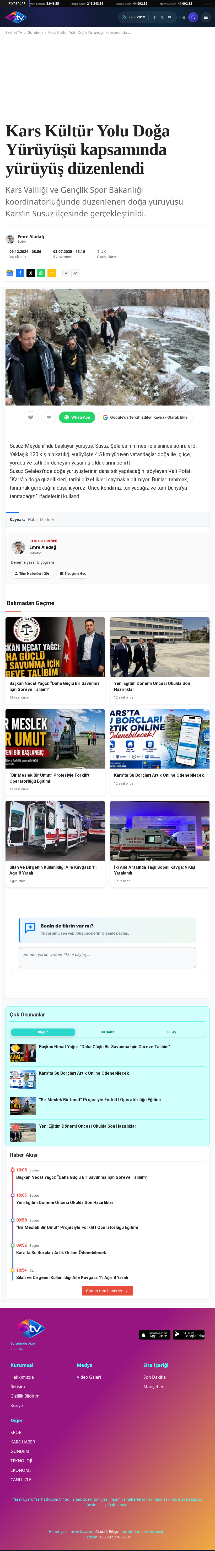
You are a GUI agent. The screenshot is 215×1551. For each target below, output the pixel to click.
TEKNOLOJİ (21, 1461)
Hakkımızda (22, 1377)
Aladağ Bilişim (108, 1531)
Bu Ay (171, 1032)
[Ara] (193, 17)
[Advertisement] (107, 78)
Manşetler (153, 1386)
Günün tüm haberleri (104, 1290)
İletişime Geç (75, 573)
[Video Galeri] (184, 17)
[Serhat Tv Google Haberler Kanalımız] (10, 273)
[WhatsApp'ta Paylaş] (41, 273)
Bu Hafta (107, 1032)
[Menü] (206, 17)
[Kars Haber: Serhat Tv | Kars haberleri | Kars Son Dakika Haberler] (16, 17)
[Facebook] (154, 17)
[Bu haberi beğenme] (48, 417)
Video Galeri (89, 1377)
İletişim (17, 1386)
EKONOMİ (20, 1470)
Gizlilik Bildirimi (25, 1396)
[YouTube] (169, 17)
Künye (16, 1405)
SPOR (16, 1432)
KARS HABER (22, 1442)
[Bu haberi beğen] (31, 417)
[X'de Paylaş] (30, 273)
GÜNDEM (19, 1451)
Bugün (43, 1032)
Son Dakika (154, 1377)
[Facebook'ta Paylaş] (20, 273)
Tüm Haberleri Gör (34, 573)
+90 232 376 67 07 (115, 1536)
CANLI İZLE (20, 1480)
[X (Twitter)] (162, 17)
